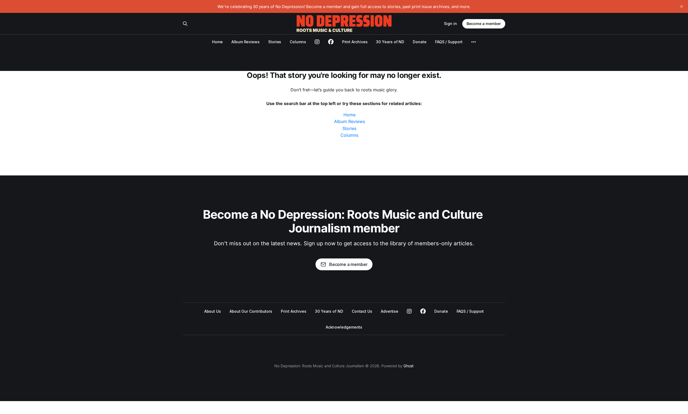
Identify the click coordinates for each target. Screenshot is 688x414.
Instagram (409, 311)
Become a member (484, 23)
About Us (212, 311)
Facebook (423, 311)
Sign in (450, 23)
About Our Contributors (251, 311)
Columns (298, 41)
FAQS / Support (449, 41)
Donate (420, 41)
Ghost (408, 365)
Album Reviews (245, 41)
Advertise (389, 311)
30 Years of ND (390, 41)
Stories (274, 41)
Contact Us (362, 311)
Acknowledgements (344, 327)
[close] (681, 6)
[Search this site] (185, 24)
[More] (474, 42)
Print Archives (355, 41)
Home (217, 41)
